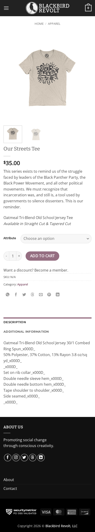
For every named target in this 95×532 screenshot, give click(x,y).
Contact (10, 488)
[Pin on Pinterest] (49, 294)
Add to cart (42, 255)
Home (39, 24)
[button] (6, 8)
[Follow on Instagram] (16, 457)
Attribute (9, 238)
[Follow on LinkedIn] (41, 457)
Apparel (54, 24)
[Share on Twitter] (24, 294)
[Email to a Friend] (41, 294)
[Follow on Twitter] (24, 457)
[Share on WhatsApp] (8, 294)
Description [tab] (14, 322)
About (8, 479)
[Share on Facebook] (16, 294)
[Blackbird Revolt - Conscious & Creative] (47, 8)
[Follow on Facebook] (8, 457)
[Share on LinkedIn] (57, 294)
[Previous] (11, 78)
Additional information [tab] (26, 331)
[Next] (84, 78)
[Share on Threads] (32, 294)
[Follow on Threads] (32, 457)
